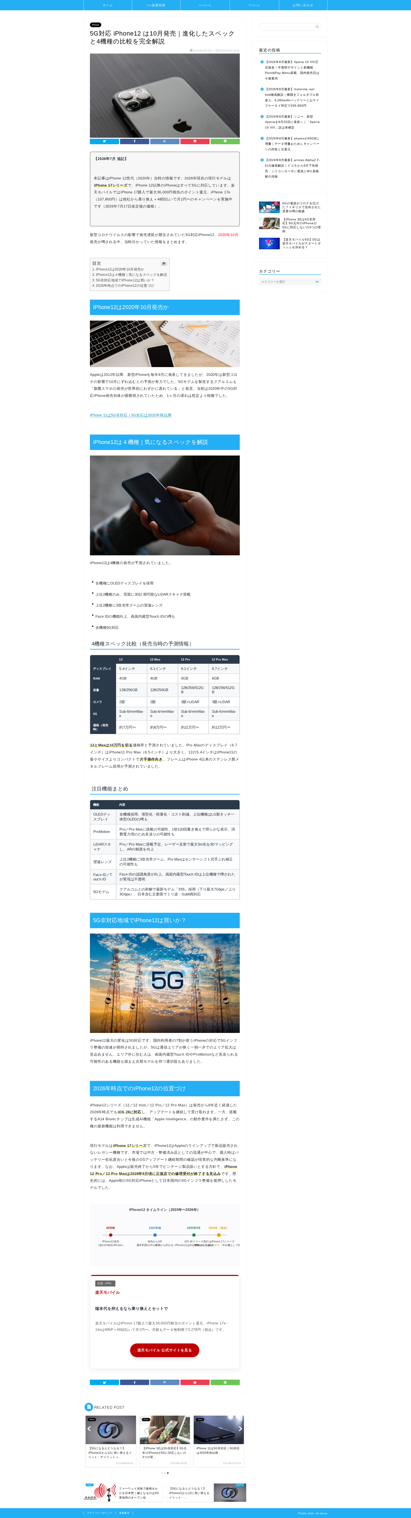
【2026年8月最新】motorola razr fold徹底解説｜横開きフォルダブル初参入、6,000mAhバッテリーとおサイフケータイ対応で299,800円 (292, 97)
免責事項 (124, 1513)
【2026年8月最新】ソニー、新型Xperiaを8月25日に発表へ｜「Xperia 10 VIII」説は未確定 (292, 122)
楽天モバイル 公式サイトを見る (164, 1350)
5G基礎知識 (156, 5)
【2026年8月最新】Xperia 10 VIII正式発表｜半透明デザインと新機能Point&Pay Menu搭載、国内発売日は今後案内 (292, 70)
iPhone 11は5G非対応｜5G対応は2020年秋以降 (130, 415)
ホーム (108, 5)
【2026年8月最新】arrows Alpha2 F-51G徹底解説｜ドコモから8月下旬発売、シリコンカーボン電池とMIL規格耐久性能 (292, 168)
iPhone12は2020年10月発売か (120, 269)
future (254, 5)
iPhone (95, 25)
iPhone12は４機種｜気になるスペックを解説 (131, 274)
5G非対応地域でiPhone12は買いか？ (125, 280)
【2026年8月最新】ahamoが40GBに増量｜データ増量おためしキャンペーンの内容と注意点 (292, 144)
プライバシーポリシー (100, 1513)
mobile (205, 5)
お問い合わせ (303, 5)
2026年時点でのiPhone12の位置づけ (125, 285)
